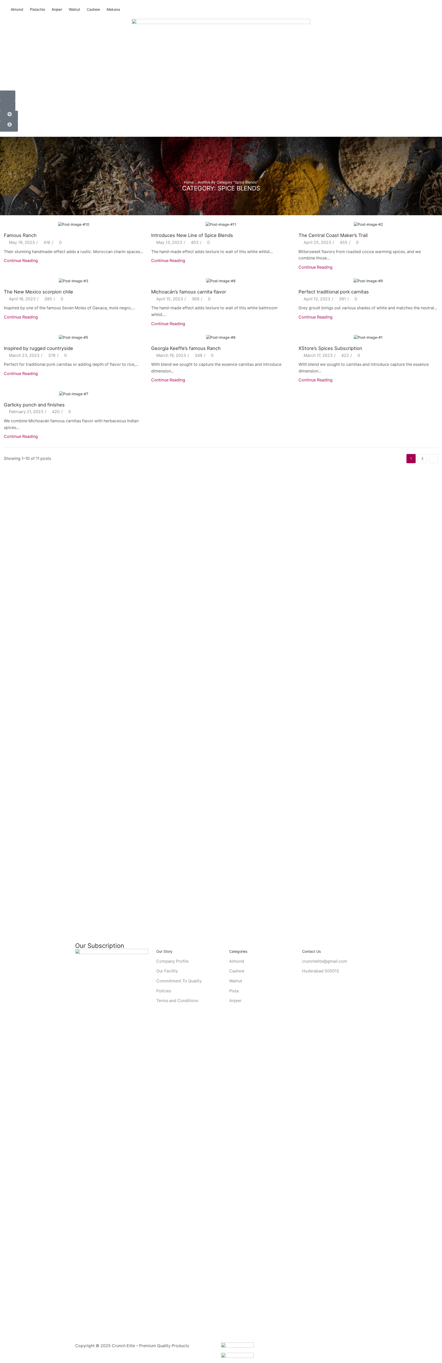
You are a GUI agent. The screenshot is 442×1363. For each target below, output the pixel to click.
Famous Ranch (20, 235)
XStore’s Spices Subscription (330, 348)
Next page (433, 458)
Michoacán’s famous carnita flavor (188, 291)
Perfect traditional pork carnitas (334, 291)
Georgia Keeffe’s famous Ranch (186, 348)
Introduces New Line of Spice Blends (192, 235)
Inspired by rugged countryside (38, 348)
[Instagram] (77, 1340)
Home (189, 182)
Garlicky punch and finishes (34, 404)
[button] (7, 95)
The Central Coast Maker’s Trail (333, 235)
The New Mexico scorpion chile (38, 291)
